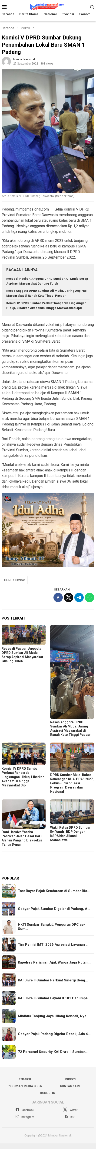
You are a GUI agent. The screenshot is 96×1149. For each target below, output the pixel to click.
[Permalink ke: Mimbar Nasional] (6, 61)
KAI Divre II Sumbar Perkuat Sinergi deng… (53, 980)
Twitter (72, 1110)
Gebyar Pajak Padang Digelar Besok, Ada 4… (54, 1034)
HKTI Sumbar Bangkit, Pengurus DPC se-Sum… (51, 926)
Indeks (70, 1079)
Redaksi (25, 1079)
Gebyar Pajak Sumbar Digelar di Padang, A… (54, 909)
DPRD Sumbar (14, 580)
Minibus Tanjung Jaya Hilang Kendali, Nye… (53, 1016)
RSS (73, 1117)
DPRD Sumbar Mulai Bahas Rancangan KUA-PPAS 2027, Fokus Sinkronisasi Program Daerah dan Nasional (72, 783)
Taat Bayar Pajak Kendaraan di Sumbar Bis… (54, 891)
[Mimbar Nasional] (48, 6)
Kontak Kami (70, 1086)
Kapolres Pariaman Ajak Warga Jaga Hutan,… (54, 962)
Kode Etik (47, 1093)
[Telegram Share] (79, 597)
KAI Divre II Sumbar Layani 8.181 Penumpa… (54, 998)
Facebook (27, 1110)
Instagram (27, 1117)
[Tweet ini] (68, 597)
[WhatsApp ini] (89, 597)
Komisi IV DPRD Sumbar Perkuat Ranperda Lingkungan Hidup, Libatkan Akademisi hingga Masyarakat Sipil (23, 777)
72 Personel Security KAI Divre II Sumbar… (53, 1052)
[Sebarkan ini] (58, 597)
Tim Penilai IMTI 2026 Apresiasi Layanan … (53, 944)
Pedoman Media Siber (25, 1086)
